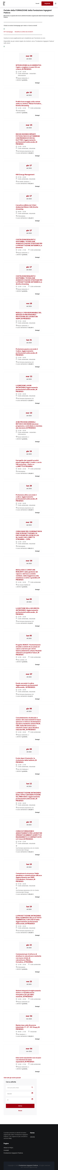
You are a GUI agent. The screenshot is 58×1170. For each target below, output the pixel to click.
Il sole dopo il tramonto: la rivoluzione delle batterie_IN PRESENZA (26, 760)
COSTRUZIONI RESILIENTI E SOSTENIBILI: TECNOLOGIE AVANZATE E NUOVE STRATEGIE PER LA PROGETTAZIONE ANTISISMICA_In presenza (29, 243)
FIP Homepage (8, 32)
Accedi (37, 3)
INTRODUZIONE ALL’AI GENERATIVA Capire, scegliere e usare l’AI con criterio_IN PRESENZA (28, 67)
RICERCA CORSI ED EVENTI (24, 32)
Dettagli (37, 83)
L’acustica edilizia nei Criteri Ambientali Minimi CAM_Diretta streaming (27, 207)
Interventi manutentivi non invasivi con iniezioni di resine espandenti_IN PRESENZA (28, 1060)
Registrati (47, 3)
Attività (32, 1137)
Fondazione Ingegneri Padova (13, 1153)
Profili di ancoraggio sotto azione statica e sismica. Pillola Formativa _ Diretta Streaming (29, 103)
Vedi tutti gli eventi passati (12, 1077)
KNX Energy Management (25, 174)
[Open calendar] (32, 1093)
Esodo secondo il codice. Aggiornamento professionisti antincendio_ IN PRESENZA (27, 685)
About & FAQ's (8, 1147)
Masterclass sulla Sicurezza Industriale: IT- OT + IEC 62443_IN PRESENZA (28, 1027)
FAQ (10, 1138)
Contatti (6, 1150)
